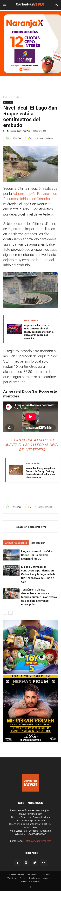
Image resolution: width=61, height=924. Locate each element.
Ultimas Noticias (16, 874)
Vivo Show (12, 878)
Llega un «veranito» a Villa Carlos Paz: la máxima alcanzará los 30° (37, 555)
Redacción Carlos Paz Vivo (18, 131)
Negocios (47, 878)
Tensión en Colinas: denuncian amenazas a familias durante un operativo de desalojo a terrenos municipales (39, 597)
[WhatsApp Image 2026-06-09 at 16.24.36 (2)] (30, 741)
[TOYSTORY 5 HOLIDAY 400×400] (30, 673)
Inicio (5, 97)
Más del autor (38, 543)
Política (23, 878)
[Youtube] (43, 863)
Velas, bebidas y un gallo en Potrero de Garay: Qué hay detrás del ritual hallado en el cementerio (41, 473)
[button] (56, 4)
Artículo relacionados (16, 543)
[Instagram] (26, 863)
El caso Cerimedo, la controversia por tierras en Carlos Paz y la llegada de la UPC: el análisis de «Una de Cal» (38, 574)
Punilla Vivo (34, 878)
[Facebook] (17, 863)
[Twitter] (35, 863)
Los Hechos (32, 874)
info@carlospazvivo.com (38, 840)
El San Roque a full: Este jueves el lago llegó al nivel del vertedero (32, 445)
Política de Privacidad (30, 881)
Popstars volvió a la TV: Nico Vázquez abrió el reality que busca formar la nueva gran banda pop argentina (39, 332)
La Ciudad (15, 97)
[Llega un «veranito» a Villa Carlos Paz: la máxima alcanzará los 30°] (11, 555)
